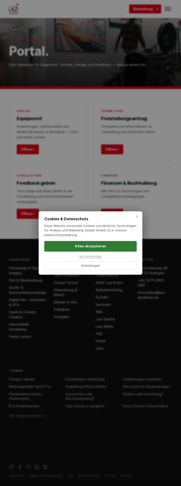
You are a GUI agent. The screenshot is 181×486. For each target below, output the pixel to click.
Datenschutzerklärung (60, 235)
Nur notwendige (90, 256)
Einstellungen (90, 265)
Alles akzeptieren (90, 246)
